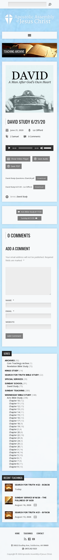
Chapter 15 (14, 415)
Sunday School (14, 383)
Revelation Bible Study (17, 366)
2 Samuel (14, 136)
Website (10, 322)
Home (17, 533)
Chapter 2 (13, 429)
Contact (40, 533)
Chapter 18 (14, 423)
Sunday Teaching (14, 390)
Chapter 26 (14, 446)
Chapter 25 (14, 443)
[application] (29, 148)
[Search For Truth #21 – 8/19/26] (9, 517)
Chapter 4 (13, 452)
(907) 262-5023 (31, 548)
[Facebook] (29, 539)
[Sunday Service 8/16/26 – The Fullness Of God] (9, 502)
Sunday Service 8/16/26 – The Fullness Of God (30, 499)
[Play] (9, 148)
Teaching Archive (14, 51)
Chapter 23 (14, 438)
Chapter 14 (14, 412)
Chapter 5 (13, 455)
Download (41, 178)
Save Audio (42, 158)
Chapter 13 (14, 409)
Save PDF (15, 166)
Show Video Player (20, 158)
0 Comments (34, 136)
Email (10, 311)
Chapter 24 (14, 440)
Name (10, 300)
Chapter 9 (13, 466)
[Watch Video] (35, 505)
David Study (22, 196)
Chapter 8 (13, 463)
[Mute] (41, 148)
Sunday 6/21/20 (28, 218)
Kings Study (11, 370)
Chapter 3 (13, 449)
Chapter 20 (14, 432)
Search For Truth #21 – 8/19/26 (32, 512)
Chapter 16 (14, 418)
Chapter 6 (13, 458)
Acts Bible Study (14, 397)
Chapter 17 (14, 420)
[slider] (48, 147)
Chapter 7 (13, 461)
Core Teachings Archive (18, 363)
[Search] (49, 4)
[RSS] (25, 539)
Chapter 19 (14, 426)
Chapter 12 (14, 406)
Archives (10, 360)
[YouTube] (33, 539)
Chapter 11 (14, 403)
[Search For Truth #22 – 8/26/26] (9, 490)
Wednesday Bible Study (18, 395)
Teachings (28, 533)
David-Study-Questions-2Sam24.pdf (20, 178)
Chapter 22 (14, 435)
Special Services (14, 379)
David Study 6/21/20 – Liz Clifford (19, 187)
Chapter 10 (14, 400)
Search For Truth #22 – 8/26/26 (32, 484)
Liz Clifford (38, 130)
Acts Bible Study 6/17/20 (30, 211)
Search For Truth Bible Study (22, 374)
